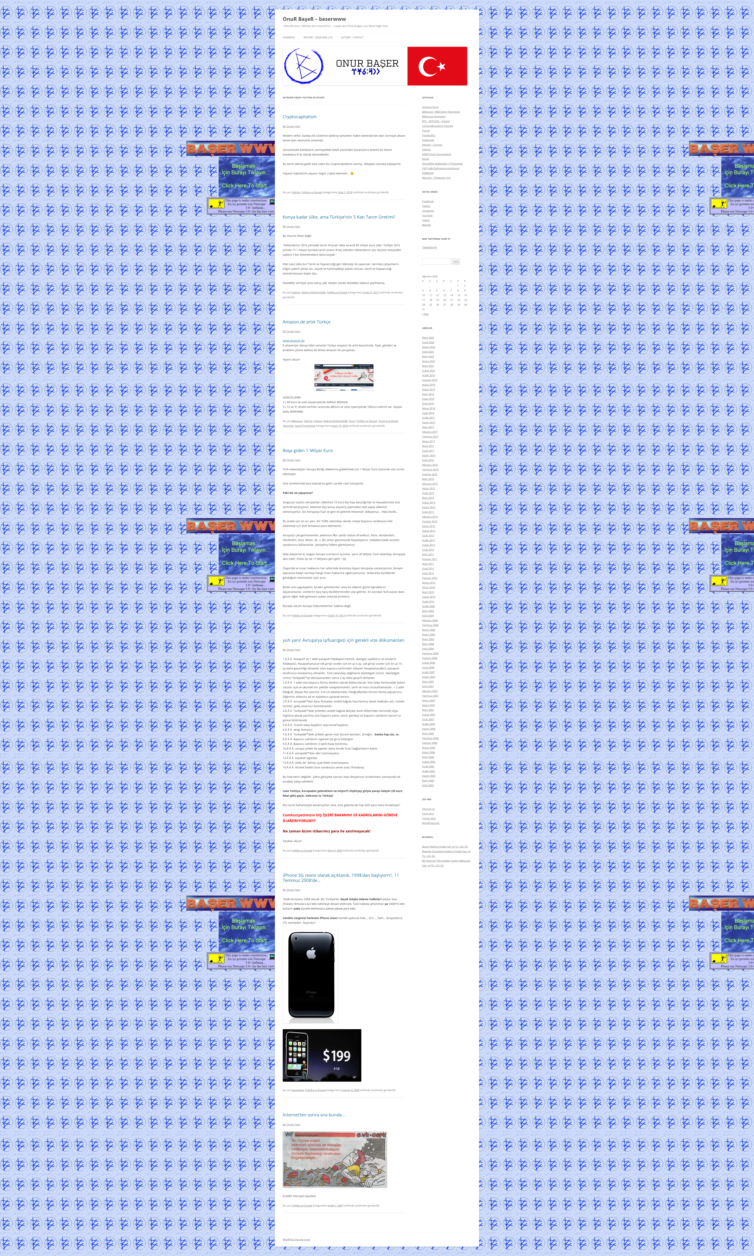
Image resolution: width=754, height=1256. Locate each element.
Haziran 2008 (429, 658)
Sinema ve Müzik (388, 421)
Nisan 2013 (428, 526)
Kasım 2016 (428, 455)
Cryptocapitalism (300, 116)
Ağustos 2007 (430, 691)
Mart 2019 (428, 394)
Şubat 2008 (428, 663)
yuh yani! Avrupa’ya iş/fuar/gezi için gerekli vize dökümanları (343, 640)
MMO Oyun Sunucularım (436, 154)
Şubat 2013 (428, 531)
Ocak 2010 (428, 601)
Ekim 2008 (428, 644)
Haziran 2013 (429, 521)
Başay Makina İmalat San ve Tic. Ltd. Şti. (445, 846)
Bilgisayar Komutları (433, 116)
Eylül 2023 (428, 351)
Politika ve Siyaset (311, 192)
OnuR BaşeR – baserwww (314, 18)
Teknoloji (288, 426)
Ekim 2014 (428, 498)
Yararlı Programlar (305, 426)
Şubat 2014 (428, 502)
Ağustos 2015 (430, 483)
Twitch (426, 220)
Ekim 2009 (428, 611)
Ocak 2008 (428, 667)
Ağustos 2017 (430, 432)
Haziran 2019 (429, 380)
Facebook (428, 201)
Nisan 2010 (428, 587)
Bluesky (426, 225)
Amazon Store (430, 107)
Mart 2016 (428, 479)
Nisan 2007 (428, 705)
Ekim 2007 (428, 681)
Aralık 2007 (428, 672)
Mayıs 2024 (428, 347)
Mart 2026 (428, 337)
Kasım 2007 (428, 677)
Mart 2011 (428, 564)
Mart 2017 (428, 446)
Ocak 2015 (428, 493)
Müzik (425, 159)
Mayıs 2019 (428, 384)
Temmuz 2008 (430, 653)
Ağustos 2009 (430, 620)
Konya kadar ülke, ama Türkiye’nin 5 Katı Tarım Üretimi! (339, 217)
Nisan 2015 (428, 488)
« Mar (425, 314)
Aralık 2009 (428, 606)
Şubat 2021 (428, 370)
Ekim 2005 (428, 780)
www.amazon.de (294, 340)
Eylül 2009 (428, 615)
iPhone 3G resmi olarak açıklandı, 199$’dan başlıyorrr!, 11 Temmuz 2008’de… (341, 877)
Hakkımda (289, 37)
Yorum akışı (429, 818)
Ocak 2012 (428, 549)
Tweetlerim (429, 247)
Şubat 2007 (428, 714)
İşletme (296, 192)
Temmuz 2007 (430, 696)
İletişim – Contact (352, 37)
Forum (426, 130)
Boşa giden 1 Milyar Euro (308, 450)
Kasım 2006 (428, 729)
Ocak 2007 (428, 719)
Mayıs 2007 (428, 700)
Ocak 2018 (428, 413)
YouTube (427, 215)
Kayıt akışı (428, 813)
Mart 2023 (428, 356)
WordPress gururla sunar (296, 1239)
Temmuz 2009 (430, 625)
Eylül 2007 (428, 686)
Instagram (428, 210)
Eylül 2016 (428, 460)
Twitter (426, 206)
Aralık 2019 (428, 375)
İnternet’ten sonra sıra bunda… (314, 1115)
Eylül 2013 (428, 512)
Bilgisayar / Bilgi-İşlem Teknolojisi (441, 112)
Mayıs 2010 (428, 582)
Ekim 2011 (428, 554)
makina (318, 421)
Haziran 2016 (429, 474)
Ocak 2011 (428, 568)
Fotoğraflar (428, 135)
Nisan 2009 (428, 634)
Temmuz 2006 (430, 738)
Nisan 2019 (428, 389)
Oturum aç (428, 809)
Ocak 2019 (428, 399)
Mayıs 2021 (428, 361)
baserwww (298, 1090)
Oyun (352, 421)
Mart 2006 (428, 757)
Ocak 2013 (428, 535)
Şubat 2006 (428, 761)
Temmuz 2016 (430, 469)
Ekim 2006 (428, 733)
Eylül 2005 (428, 785)
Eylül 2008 (428, 648)
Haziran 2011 (429, 559)
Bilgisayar (297, 421)
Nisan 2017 (428, 441)
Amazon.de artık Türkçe (306, 322)
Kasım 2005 (428, 776)
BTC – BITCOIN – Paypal (436, 121)
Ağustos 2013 (430, 516)
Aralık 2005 (428, 771)
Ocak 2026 (428, 342)
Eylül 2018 (428, 403)
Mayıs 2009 (428, 630)
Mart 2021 (428, 366)
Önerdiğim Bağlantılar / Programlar (442, 163)
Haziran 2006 (429, 743)
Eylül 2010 (428, 573)
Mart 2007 (428, 710)
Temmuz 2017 (430, 436)
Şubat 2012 (428, 545)
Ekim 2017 (428, 427)
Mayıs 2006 (428, 747)
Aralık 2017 (428, 417)
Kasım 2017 (428, 422)
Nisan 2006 (428, 752)
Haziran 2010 (429, 578)
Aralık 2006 (428, 724)
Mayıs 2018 (428, 408)
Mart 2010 (428, 592)
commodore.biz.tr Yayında (437, 126)
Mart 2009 (428, 639)
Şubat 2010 (428, 597)
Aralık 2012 (428, 540)
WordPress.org (430, 823)
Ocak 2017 (428, 450)
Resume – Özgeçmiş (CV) (318, 37)
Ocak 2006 (428, 766)
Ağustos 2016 (430, 465)
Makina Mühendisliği (313, 292)
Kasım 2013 (428, 507)
